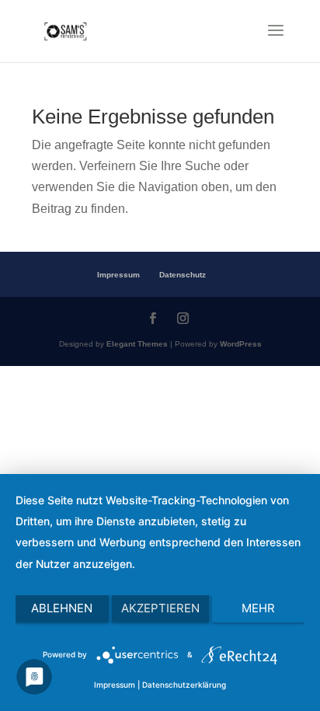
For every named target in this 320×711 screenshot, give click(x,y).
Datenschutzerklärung (184, 684)
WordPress (241, 344)
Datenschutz (182, 274)
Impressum (118, 274)
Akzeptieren (160, 608)
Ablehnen (61, 608)
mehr (258, 608)
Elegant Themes (137, 344)
